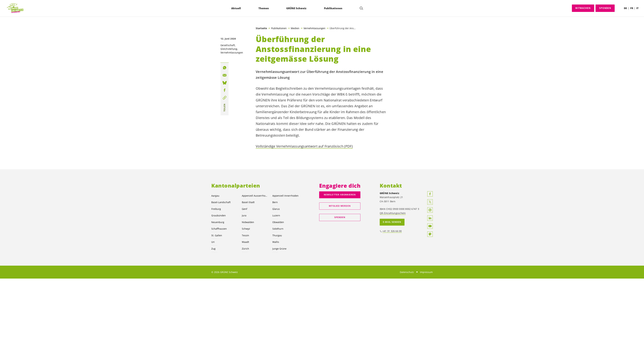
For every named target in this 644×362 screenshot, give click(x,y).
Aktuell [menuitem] (236, 8)
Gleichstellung (229, 48)
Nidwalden (248, 222)
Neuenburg (217, 222)
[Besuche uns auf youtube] (430, 226)
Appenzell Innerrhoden (285, 195)
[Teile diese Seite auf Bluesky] (224, 82)
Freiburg (216, 208)
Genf (244, 208)
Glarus (276, 208)
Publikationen (279, 28)
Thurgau (277, 235)
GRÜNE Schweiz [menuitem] (296, 8)
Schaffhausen (219, 228)
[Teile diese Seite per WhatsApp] (224, 67)
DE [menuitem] (625, 8)
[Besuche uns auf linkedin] (430, 218)
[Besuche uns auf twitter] (430, 202)
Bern (275, 202)
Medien (295, 28)
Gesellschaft (228, 45)
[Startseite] (15, 8)
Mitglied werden (340, 206)
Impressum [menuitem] (426, 272)
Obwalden (278, 222)
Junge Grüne (279, 248)
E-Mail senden (392, 222)
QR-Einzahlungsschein (393, 213)
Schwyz (246, 228)
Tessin (245, 235)
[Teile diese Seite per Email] (224, 75)
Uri (213, 242)
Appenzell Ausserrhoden (255, 195)
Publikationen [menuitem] (333, 8)
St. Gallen (216, 235)
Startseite (261, 28)
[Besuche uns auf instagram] (430, 210)
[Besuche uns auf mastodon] (430, 234)
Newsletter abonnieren (340, 195)
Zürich (245, 248)
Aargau (215, 195)
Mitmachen (583, 8)
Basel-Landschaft (221, 202)
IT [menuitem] (637, 8)
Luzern (276, 215)
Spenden (605, 8)
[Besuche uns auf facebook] (430, 194)
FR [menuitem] (631, 8)
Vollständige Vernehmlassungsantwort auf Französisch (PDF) (304, 146)
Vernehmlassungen (314, 28)
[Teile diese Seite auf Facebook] (224, 90)
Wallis (275, 242)
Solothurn (277, 228)
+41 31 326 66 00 (392, 231)
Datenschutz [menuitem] (407, 272)
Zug (213, 248)
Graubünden (218, 215)
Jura (244, 215)
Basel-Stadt (248, 202)
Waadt (245, 242)
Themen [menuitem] (263, 8)
